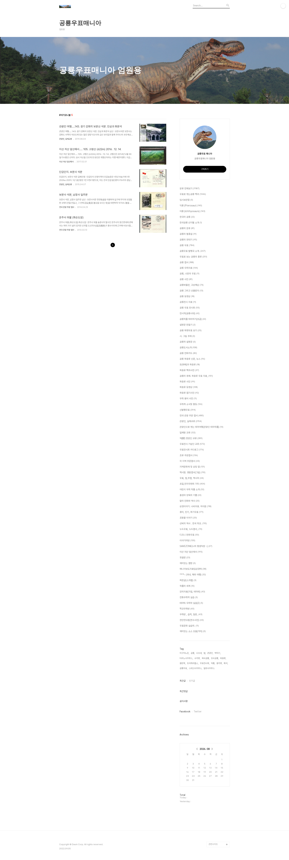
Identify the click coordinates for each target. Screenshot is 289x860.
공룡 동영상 (187, 296)
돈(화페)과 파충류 (190, 364)
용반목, (183, 663)
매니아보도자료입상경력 (193, 569)
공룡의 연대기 (188, 239)
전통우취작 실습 (189, 597)
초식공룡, (215, 658)
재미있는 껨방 (188, 563)
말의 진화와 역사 (190, 500)
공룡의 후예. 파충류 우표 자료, (196, 376)
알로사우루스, (209, 668)
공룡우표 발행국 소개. (193, 251)
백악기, (218, 653)
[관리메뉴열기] (283, 5)
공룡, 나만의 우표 (189, 273)
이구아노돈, (184, 653)
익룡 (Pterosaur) (191, 205)
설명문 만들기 (188, 324)
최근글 (183, 680)
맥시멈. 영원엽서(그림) (192, 472)
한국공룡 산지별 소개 (191, 222)
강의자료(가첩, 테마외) (192, 591)
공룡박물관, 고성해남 (192, 285)
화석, (226, 663)
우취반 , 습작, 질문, (191, 614)
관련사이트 (213, 844)
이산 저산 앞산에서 (66, 162)
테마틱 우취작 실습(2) (191, 603)
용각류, (219, 663)
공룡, (193, 653)
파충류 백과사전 (189, 370)
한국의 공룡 (187, 217)
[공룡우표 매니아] (77, 7)
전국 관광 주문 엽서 (66, 207)
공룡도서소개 (188, 347)
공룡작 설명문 (188, 341)
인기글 (192, 680)
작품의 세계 (187, 586)
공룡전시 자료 (188, 302)
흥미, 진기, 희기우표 (191, 512)
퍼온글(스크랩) (188, 580)
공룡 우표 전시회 (190, 307)
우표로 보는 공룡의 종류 (193, 256)
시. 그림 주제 (187, 336)
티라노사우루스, (186, 658)
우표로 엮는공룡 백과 (193, 194)
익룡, (213, 663)
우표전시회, (205, 663)
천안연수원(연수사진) (192, 620)
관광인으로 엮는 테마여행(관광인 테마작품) (201, 427)
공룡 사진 (186, 279)
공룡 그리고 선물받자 (191, 290)
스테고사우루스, (195, 668)
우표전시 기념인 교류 (192, 444)
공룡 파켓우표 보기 (191, 330)
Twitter (198, 711)
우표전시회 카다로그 (192, 449)
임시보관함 (186, 199)
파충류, (223, 658)
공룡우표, (183, 668)
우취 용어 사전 (188, 398)
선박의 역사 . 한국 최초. (193, 523)
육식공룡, (206, 658)
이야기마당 (187, 540)
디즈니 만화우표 (189, 534)
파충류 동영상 (189, 387)
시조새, (199, 653)
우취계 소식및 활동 (191, 404)
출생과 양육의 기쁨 (190, 495)
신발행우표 (188, 410)
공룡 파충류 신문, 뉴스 (192, 359)
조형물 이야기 (188, 517)
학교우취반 (187, 608)
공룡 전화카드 (188, 353)
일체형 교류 (188, 432)
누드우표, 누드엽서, (191, 529)
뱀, (205, 653)
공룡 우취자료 (189, 268)
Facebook (185, 711)
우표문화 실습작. (189, 625)
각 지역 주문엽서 (190, 461)
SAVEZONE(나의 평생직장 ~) (196, 546)
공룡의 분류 (187, 228)
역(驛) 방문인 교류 (191, 438)
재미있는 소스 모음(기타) (193, 631)
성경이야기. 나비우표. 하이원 (195, 506)
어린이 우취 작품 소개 (192, 489)
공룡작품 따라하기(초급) (193, 319)
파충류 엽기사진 (189, 392)
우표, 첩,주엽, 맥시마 (192, 478)
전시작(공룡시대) (190, 313)
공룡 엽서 (187, 262)
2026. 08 (205, 748)
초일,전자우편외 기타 (192, 483)
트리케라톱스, (193, 663)
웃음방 (185, 557)
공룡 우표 (187, 245)
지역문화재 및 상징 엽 (192, 466)
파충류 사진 (187, 381)
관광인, (210, 653)
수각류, (197, 658)
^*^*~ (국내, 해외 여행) (193, 574)
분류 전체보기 (190, 188)
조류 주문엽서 (189, 455)
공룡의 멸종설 (188, 234)
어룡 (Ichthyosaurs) (192, 211)
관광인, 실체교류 (65, 139)
